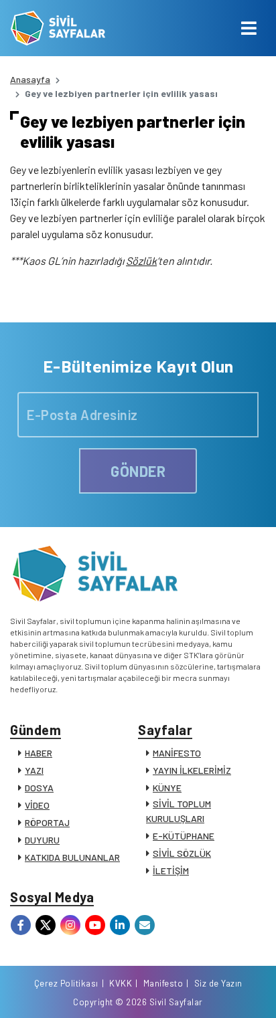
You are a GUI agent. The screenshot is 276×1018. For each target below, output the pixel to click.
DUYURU (42, 839)
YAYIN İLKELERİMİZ (192, 770)
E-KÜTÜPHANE (183, 835)
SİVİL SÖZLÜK (182, 853)
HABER (38, 752)
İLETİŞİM (171, 870)
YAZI (34, 770)
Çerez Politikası (66, 983)
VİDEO (37, 805)
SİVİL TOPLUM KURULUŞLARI (178, 811)
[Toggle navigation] (248, 28)
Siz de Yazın (218, 983)
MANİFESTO (177, 752)
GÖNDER (138, 471)
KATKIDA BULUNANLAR (72, 857)
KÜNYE (167, 787)
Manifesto (163, 983)
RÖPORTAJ (47, 822)
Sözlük (141, 260)
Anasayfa (30, 79)
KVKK (120, 983)
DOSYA (39, 787)
